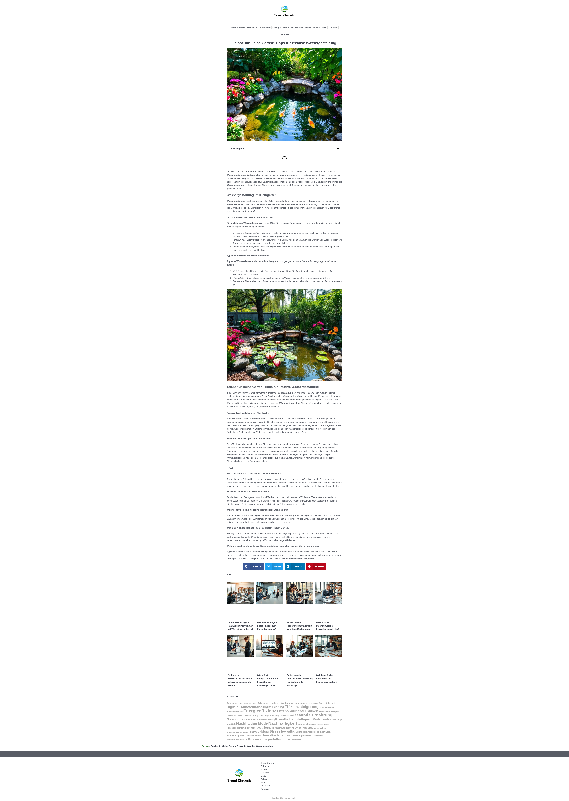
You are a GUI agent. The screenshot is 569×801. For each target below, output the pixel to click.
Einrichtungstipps (327, 707)
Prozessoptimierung (237, 728)
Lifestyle (276, 27)
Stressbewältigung (285, 731)
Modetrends (321, 719)
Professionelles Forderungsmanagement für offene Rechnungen (299, 625)
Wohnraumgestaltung (266, 739)
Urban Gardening (293, 736)
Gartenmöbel (286, 716)
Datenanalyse (313, 703)
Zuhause (333, 27)
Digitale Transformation (245, 707)
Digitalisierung (273, 707)
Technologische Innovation (317, 732)
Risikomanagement (283, 728)
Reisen (316, 27)
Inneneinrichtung (267, 720)
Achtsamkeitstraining (268, 703)
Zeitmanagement (293, 740)
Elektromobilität (235, 711)
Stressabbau (259, 731)
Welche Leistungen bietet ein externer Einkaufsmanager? (267, 625)
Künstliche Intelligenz (293, 719)
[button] (338, 148)
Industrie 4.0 (253, 719)
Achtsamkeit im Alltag (248, 703)
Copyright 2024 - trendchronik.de (284, 798)
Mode (286, 27)
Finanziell (252, 27)
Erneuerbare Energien (329, 712)
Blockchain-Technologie (293, 703)
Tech (324, 27)
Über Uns (265, 786)
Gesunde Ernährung (313, 715)
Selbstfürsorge (303, 727)
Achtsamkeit (233, 703)
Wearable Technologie (312, 736)
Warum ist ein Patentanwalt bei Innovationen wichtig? (327, 625)
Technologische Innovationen (244, 735)
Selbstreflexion (321, 728)
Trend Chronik (238, 27)
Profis (308, 27)
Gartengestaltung (269, 715)
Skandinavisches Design (238, 732)
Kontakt (285, 34)
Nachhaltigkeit (282, 723)
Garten (205, 746)
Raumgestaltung (259, 727)
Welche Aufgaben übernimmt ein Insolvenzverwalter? (326, 678)
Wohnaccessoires (237, 739)
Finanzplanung (250, 716)
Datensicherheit (327, 703)
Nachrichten (297, 27)
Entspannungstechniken (297, 711)
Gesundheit (265, 27)
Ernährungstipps (234, 716)
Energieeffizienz (259, 710)
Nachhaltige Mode (252, 723)
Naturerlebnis (305, 724)
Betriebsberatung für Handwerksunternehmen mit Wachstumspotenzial (240, 625)
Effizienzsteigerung (301, 707)
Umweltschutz (272, 735)
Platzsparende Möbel (320, 724)
